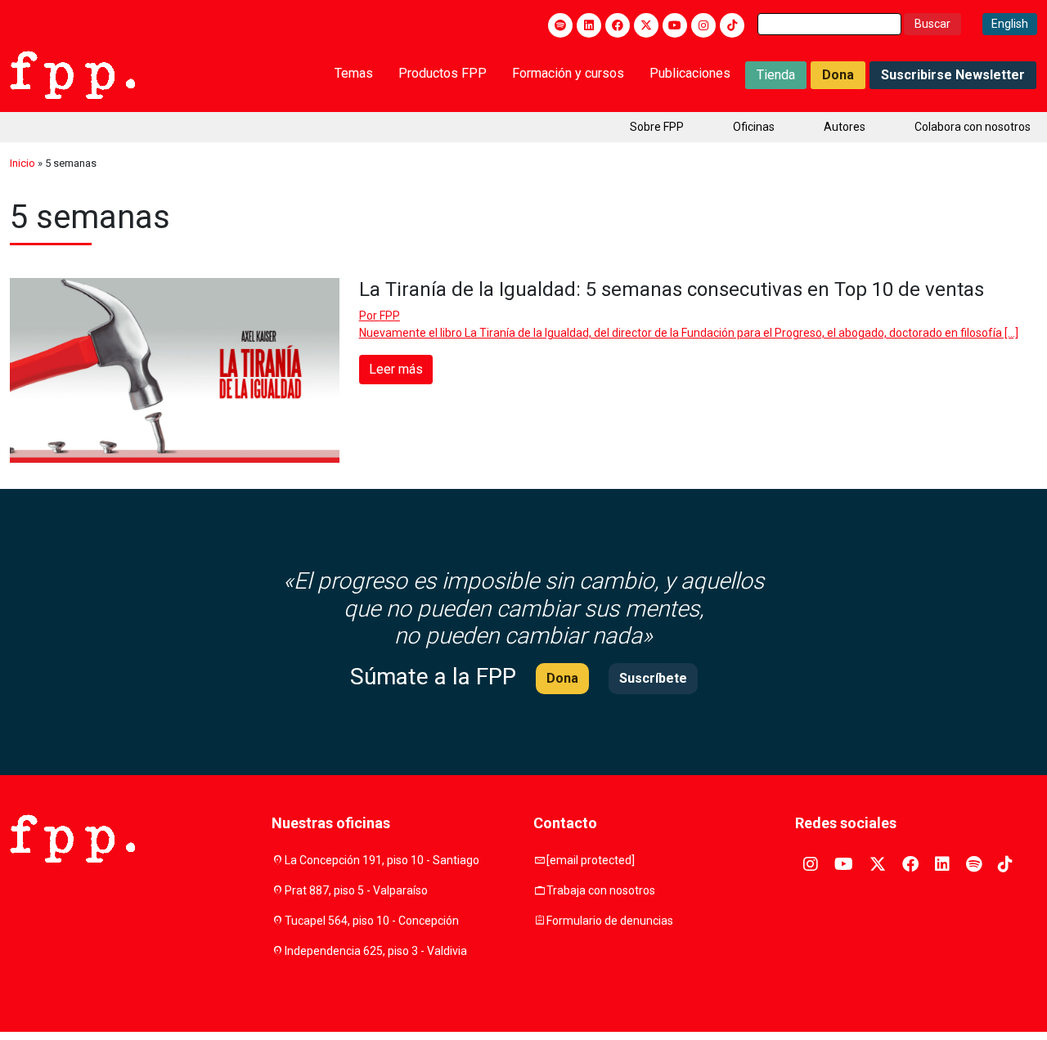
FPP (390, 315)
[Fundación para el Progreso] (72, 73)
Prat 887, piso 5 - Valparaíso (356, 890)
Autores (844, 126)
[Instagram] (703, 25)
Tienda (776, 75)
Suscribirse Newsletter (953, 75)
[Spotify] (560, 25)
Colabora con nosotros (972, 126)
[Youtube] (675, 25)
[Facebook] (617, 25)
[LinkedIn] (589, 25)
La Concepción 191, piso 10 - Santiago (382, 860)
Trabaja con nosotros (600, 890)
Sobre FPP (657, 126)
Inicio (22, 163)
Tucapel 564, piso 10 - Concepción (372, 920)
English (1009, 23)
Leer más (396, 369)
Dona (838, 75)
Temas (354, 73)
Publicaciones (689, 73)
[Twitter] (646, 25)
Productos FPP (442, 73)
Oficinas (754, 126)
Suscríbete (653, 678)
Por (379, 315)
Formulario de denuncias (609, 920)
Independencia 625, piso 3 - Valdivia (376, 950)
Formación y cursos (568, 73)
